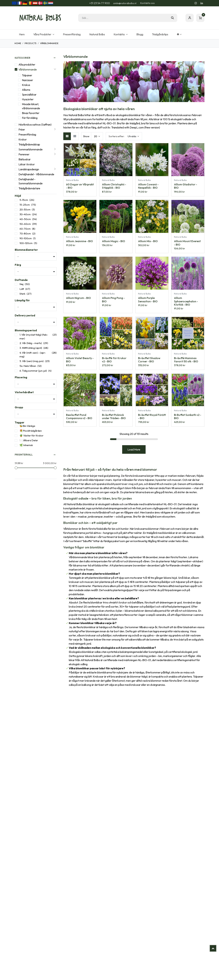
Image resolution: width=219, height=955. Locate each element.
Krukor (22, 139)
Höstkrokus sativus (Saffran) (34, 124)
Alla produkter (26, 64)
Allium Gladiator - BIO (185, 186)
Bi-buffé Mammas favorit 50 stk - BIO (186, 359)
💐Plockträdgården (31, 430)
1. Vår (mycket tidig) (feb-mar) (34, 336)
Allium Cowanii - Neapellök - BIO (148, 186)
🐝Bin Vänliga (27, 426)
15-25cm (25, 204)
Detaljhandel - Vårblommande (36, 174)
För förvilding (29, 118)
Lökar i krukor (26, 164)
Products (30, 43)
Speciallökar (29, 94)
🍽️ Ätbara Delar (29, 440)
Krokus (26, 85)
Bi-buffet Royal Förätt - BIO (152, 416)
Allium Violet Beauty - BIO (80, 359)
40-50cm (25, 219)
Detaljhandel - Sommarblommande (30, 181)
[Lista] (75, 136)
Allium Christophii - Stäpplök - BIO (114, 186)
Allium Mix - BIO (148, 241)
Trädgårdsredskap (29, 144)
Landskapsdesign (28, 169)
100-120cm (26, 243)
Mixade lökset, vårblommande (31, 106)
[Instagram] (195, 3)
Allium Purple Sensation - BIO (148, 299)
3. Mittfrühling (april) (31, 347)
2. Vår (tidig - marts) (31, 343)
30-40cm (25, 214)
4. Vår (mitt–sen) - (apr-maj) (33, 354)
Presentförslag (27, 134)
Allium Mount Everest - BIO (187, 242)
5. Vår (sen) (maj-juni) (32, 361)
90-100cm (26, 238)
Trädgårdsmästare (29, 188)
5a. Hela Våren (28, 365)
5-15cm (24, 199)
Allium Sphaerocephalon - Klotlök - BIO (186, 301)
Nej (21, 284)
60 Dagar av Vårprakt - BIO (80, 186)
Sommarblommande (30, 149)
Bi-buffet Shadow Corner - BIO (149, 359)
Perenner (23, 154)
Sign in (189, 18)
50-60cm (25, 224)
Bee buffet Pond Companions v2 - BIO (79, 416)
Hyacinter (28, 99)
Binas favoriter (30, 113)
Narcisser (27, 80)
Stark (22, 293)
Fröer (21, 129)
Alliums (26, 89)
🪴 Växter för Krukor (31, 435)
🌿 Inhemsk (26, 445)
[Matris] (67, 136)
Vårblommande (27, 69)
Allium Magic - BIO (113, 241)
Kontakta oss (147, 3)
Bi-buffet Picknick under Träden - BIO (114, 416)
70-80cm (25, 233)
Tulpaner (27, 75)
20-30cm (25, 209)
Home (18, 43)
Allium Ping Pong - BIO (113, 299)
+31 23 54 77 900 (99, 3)
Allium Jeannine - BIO (79, 241)
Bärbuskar (24, 159)
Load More (133, 449)
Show (86, 136)
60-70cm (25, 228)
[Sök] (172, 18)
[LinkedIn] (201, 3)
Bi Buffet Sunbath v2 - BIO (187, 416)
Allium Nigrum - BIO (78, 298)
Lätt (22, 288)
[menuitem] (22, 34)
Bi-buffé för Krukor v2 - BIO (114, 359)
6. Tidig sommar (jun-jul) (33, 370)
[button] (124, 136)
